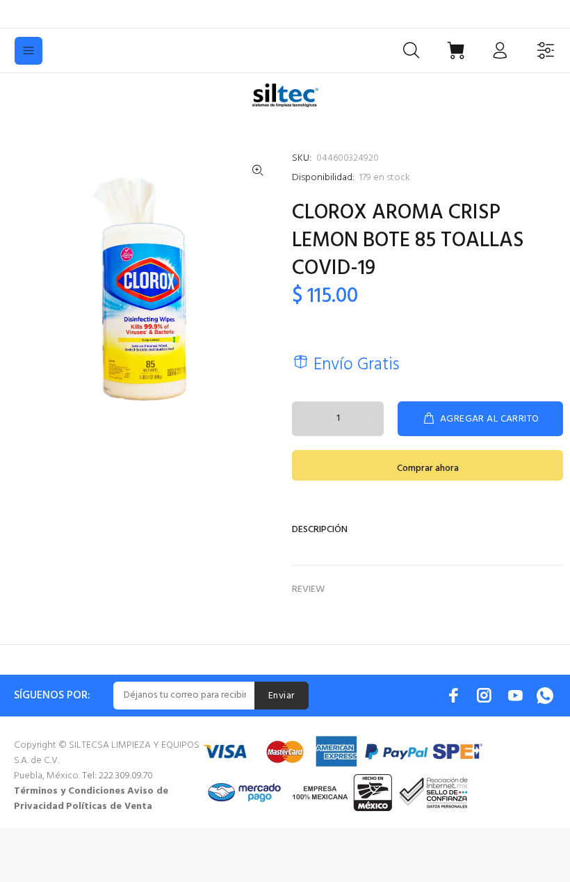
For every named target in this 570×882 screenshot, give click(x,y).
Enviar (281, 696)
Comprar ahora (428, 468)
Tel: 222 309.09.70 (117, 776)
